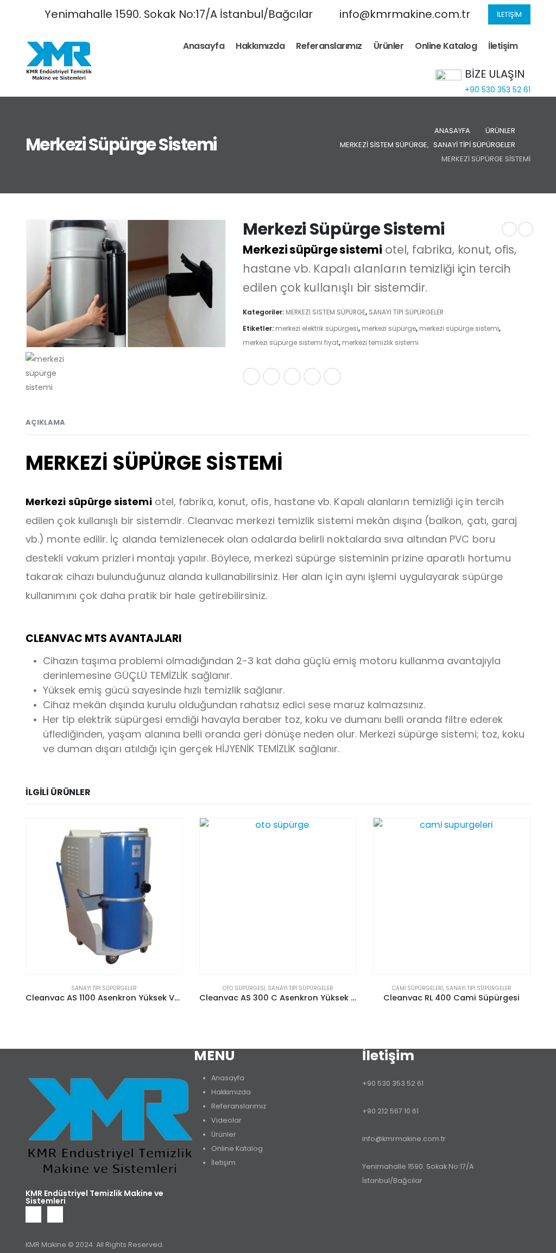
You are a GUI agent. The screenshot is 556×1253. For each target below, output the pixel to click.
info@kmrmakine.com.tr (404, 1138)
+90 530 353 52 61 (393, 1083)
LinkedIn (292, 376)
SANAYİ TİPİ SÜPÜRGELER (406, 312)
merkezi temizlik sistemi (380, 342)
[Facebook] (33, 1214)
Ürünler (389, 46)
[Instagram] (55, 1214)
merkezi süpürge (389, 328)
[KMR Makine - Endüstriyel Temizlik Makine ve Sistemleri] (59, 60)
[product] (104, 896)
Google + (312, 376)
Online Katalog (446, 46)
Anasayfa (203, 46)
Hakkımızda (260, 46)
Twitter (271, 376)
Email (332, 376)
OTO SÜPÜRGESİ (244, 988)
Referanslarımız (329, 46)
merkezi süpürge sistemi (459, 328)
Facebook (251, 376)
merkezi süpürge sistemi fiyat (291, 342)
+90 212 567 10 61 (390, 1111)
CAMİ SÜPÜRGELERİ (417, 988)
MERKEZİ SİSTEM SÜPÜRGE (325, 312)
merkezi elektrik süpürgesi (316, 328)
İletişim (502, 46)
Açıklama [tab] (45, 422)
